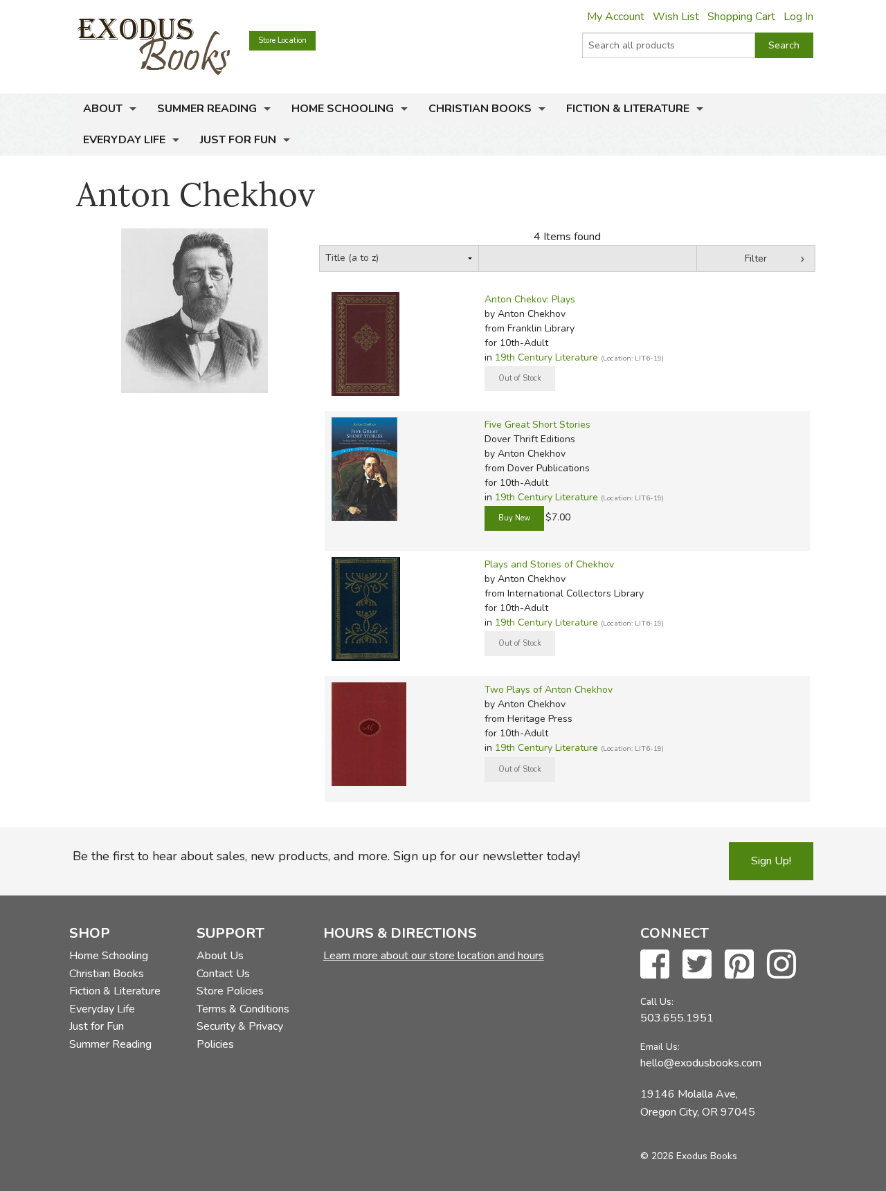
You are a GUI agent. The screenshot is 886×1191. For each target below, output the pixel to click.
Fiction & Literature (627, 108)
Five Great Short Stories (537, 424)
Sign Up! (771, 861)
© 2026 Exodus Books (688, 1156)
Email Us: (660, 1046)
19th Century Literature (546, 357)
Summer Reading (207, 108)
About (103, 108)
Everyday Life (124, 139)
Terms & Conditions (243, 1009)
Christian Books (480, 108)
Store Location (282, 40)
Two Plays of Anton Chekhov (549, 689)
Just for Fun (238, 139)
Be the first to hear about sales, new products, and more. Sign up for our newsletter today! (326, 856)
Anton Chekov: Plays (530, 299)
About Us (220, 955)
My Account (615, 16)
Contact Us (223, 973)
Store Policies (230, 991)
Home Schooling (342, 108)
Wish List (676, 16)
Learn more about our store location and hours (433, 955)
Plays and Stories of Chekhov (549, 564)
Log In (798, 16)
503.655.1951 (677, 1018)
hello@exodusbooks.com (700, 1063)
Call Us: (656, 1001)
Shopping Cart (741, 16)
